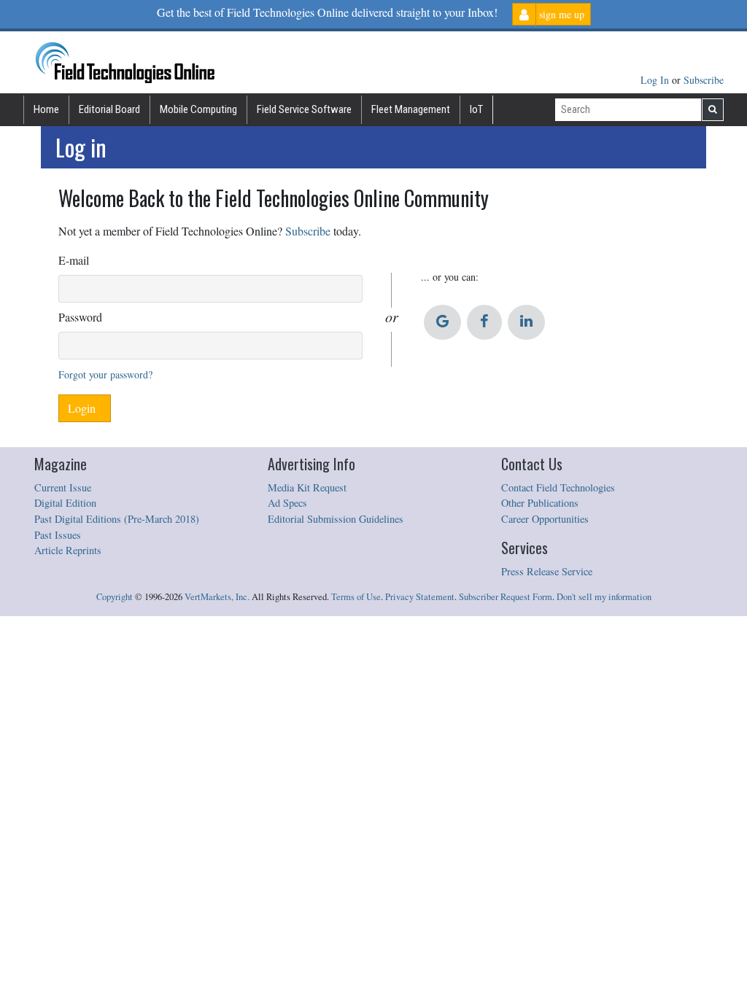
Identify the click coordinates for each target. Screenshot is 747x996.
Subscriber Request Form (505, 597)
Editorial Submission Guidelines (335, 519)
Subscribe (704, 80)
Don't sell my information (604, 597)
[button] (442, 322)
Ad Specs (287, 503)
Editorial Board (109, 109)
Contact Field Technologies (558, 487)
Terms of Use (356, 597)
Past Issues (57, 535)
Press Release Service (546, 571)
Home (46, 109)
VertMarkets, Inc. (217, 597)
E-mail (73, 260)
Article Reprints (67, 550)
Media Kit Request (307, 487)
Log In (656, 80)
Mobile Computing (198, 109)
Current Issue (62, 487)
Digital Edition (65, 503)
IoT (476, 109)
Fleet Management (410, 109)
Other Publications (539, 503)
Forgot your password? (105, 374)
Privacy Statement (419, 597)
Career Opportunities (545, 519)
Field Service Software (304, 109)
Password (80, 316)
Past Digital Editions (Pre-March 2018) (116, 519)
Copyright (114, 597)
